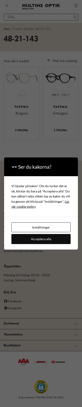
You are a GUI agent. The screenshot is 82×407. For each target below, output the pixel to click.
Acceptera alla (41, 239)
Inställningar (41, 227)
